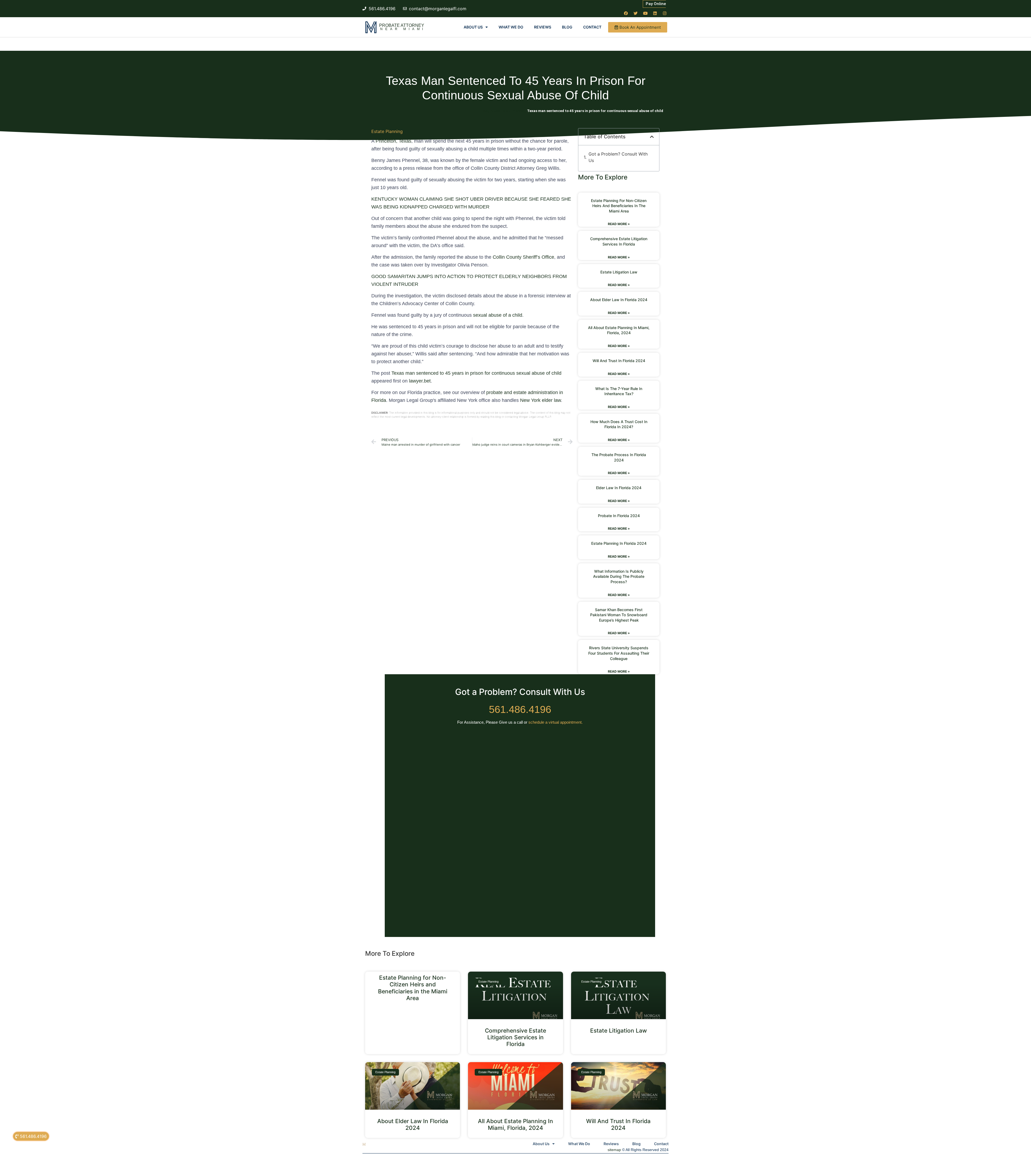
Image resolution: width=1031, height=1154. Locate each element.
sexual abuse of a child (497, 315)
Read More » (619, 224)
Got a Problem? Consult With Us (618, 157)
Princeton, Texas (393, 141)
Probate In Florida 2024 (619, 515)
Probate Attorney (401, 25)
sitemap (614, 1150)
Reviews (542, 27)
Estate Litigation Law (618, 272)
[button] (652, 137)
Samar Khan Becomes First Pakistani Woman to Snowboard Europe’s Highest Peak (618, 614)
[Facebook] (626, 13)
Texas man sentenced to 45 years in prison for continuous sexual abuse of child (476, 373)
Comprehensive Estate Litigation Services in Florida (515, 1037)
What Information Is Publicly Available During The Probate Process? (618, 576)
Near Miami (403, 29)
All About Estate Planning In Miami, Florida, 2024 (515, 1124)
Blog (567, 27)
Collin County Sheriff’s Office (523, 257)
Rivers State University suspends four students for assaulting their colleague (618, 653)
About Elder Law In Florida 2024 (618, 299)
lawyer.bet (420, 381)
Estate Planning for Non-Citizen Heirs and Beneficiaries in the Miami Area (619, 205)
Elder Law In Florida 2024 (618, 487)
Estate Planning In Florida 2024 (619, 543)
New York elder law (540, 400)
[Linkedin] (655, 13)
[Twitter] (635, 13)
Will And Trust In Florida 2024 (619, 360)
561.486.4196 (520, 709)
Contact (592, 27)
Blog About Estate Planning (504, 111)
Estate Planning (387, 131)
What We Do (511, 27)
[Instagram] (664, 13)
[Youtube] (645, 13)
